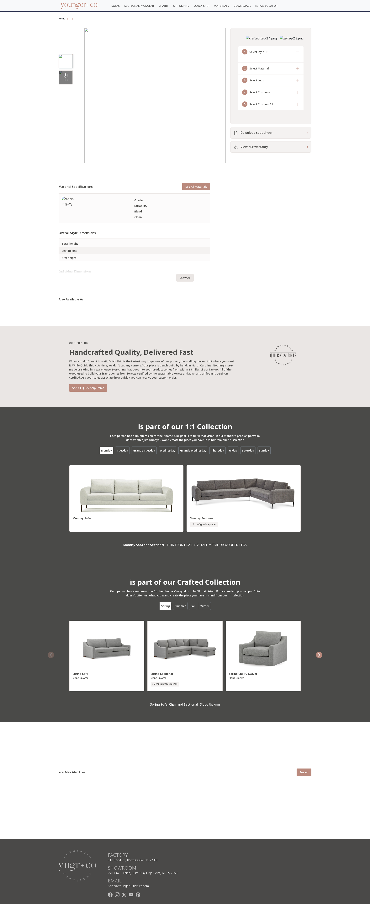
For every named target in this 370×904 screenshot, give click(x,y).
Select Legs (254, 80)
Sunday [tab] (264, 450)
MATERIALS (221, 6)
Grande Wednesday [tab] (193, 450)
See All (304, 772)
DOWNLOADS (242, 6)
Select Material (256, 68)
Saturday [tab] (248, 450)
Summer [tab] (180, 606)
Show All (185, 278)
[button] (319, 655)
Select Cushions (257, 92)
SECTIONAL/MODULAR (139, 6)
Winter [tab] (204, 606)
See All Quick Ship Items (88, 388)
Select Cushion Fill (258, 104)
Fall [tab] (193, 606)
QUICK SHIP (201, 6)
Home (62, 18)
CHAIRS (163, 6)
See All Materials (196, 186)
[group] (66, 77)
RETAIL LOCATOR (266, 6)
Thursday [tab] (217, 450)
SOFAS (115, 6)
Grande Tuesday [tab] (144, 450)
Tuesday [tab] (122, 450)
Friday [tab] (233, 450)
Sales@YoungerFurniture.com (128, 886)
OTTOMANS (181, 6)
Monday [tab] (106, 450)
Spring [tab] (165, 606)
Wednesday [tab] (167, 450)
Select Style (254, 52)
